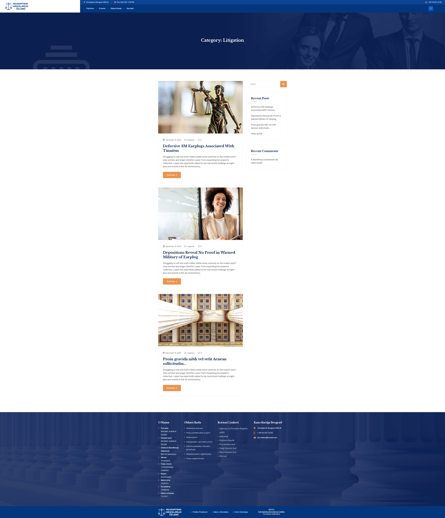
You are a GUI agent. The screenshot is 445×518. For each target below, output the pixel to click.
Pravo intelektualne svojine (198, 433)
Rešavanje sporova (194, 428)
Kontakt (130, 8)
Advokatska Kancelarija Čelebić (271, 512)
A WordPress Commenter (263, 159)
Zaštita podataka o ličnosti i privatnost (198, 448)
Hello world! (256, 133)
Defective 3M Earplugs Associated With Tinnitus (198, 148)
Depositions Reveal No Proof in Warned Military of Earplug (199, 254)
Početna (90, 8)
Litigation (190, 140)
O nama (102, 8)
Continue (171, 175)
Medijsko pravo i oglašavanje (198, 454)
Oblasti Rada (116, 8)
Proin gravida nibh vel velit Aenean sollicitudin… (195, 361)
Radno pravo (191, 437)
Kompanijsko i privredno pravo (199, 442)
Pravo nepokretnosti (195, 458)
